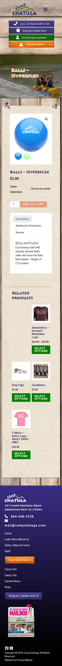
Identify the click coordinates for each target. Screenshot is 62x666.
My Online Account (34, 37)
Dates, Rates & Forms (17, 545)
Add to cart (33, 204)
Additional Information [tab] (28, 225)
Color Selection (16, 189)
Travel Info (11, 569)
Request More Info (34, 30)
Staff (7, 551)
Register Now (34, 44)
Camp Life (11, 575)
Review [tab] (20, 232)
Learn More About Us (17, 539)
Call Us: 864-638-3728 (34, 24)
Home (8, 533)
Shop (8, 587)
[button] (46, 119)
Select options (41, 350)
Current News (12, 581)
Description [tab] (22, 219)
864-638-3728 (22, 516)
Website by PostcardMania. (19, 660)
